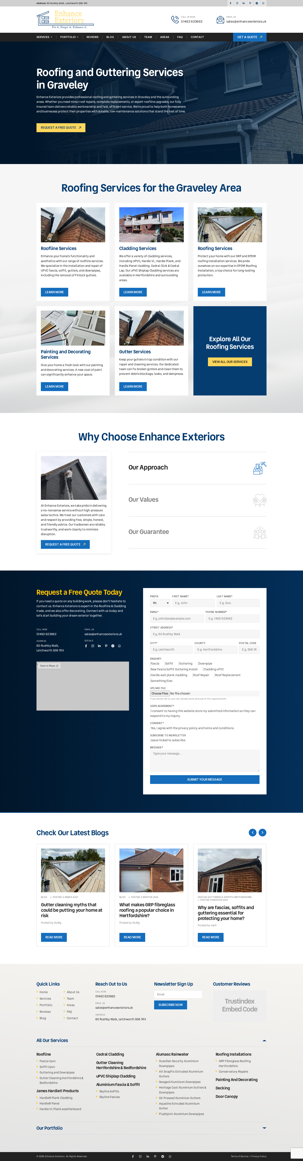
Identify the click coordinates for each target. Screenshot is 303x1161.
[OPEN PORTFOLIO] (78, 37)
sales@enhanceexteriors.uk (246, 21)
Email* (154, 612)
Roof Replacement (228, 675)
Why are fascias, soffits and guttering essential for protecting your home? (226, 913)
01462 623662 (191, 21)
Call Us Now (188, 17)
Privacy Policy (259, 1156)
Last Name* (225, 596)
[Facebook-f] (230, 3)
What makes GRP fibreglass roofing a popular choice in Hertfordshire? (147, 910)
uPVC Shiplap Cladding (115, 1076)
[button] (253, 832)
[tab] (198, 468)
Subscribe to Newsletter (168, 735)
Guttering (186, 663)
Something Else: (162, 681)
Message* (156, 747)
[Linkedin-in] (243, 3)
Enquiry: (156, 658)
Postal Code (248, 643)
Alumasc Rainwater (172, 1054)
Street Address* (161, 627)
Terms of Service (240, 1156)
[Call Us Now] (175, 19)
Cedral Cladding (110, 1054)
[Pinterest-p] (250, 3)
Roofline (43, 1054)
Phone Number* (216, 612)
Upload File (158, 688)
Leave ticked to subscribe (168, 740)
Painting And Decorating (237, 1080)
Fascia (155, 663)
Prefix (154, 596)
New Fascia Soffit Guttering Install (174, 669)
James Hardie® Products (57, 1091)
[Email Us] (220, 19)
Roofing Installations (233, 1054)
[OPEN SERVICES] (51, 37)
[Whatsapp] (263, 3)
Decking (223, 1088)
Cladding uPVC (214, 669)
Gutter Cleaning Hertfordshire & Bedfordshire (121, 1065)
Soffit (169, 663)
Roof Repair (201, 675)
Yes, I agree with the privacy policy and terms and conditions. (192, 728)
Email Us (231, 17)
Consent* (157, 723)
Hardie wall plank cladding (169, 675)
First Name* (180, 596)
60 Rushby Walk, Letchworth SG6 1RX (62, 3)
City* (154, 643)
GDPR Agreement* (162, 706)
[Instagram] (237, 3)
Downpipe (205, 663)
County (200, 643)
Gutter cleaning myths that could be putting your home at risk (71, 910)
